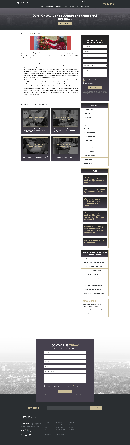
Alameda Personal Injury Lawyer (92, 281)
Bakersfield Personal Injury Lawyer (93, 285)
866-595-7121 (109, 4)
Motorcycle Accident (89, 132)
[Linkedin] (30, 435)
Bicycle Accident (88, 109)
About (42, 6)
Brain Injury (87, 113)
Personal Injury (88, 140)
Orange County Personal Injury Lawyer (94, 262)
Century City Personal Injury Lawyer (93, 278)
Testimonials (71, 6)
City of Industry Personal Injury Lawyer (94, 293)
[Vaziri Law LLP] (25, 3)
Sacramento (71, 429)
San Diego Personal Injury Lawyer (92, 270)
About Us (47, 420)
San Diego (71, 427)
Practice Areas (49, 6)
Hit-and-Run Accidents (90, 128)
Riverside (71, 424)
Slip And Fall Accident (89, 155)
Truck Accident (88, 159)
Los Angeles (72, 420)
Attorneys (47, 422)
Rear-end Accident (89, 144)
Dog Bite (86, 125)
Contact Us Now (65, 23)
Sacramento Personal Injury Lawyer (93, 266)
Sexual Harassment (89, 151)
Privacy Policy (85, 80)
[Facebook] (22, 435)
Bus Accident (87, 117)
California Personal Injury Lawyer (92, 289)
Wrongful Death (88, 163)
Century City (71, 422)
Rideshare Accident (89, 148)
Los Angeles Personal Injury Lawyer (93, 259)
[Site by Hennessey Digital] (26, 431)
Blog (77, 6)
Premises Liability (59, 434)
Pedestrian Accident (89, 136)
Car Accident (87, 121)
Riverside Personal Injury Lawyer (92, 274)
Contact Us (87, 6)
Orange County (72, 432)
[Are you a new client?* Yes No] (95, 65)
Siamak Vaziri (29, 33)
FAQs (81, 6)
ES (83, 2)
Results (65, 6)
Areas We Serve (58, 6)
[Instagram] (26, 435)
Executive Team (48, 424)
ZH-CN (85, 2)
